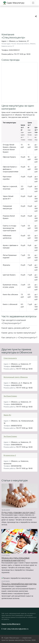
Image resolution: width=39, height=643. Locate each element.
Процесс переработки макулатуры (19, 584)
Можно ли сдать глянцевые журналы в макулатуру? (15, 559)
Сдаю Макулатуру (15, 3)
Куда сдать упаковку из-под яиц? (18, 512)
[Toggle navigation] (33, 3)
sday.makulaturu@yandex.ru (17, 629)
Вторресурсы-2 (10, 455)
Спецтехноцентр (10, 358)
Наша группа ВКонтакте (11, 624)
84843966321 (14, 50)
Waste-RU (7, 415)
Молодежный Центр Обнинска (16, 377)
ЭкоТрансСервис (10, 396)
